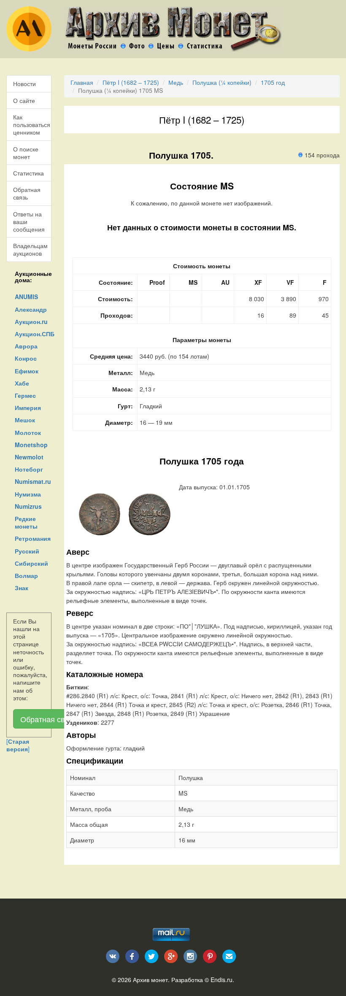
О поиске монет (25, 153)
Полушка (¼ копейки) (221, 82)
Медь (175, 82)
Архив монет (150, 979)
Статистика (28, 173)
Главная (81, 82)
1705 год (273, 82)
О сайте (24, 100)
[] (18, 745)
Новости (24, 83)
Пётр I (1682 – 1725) (131, 82)
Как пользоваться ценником (31, 124)
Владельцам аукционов (30, 249)
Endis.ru (221, 979)
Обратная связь (27, 193)
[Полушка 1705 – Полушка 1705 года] (100, 513)
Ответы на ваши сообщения (29, 221)
